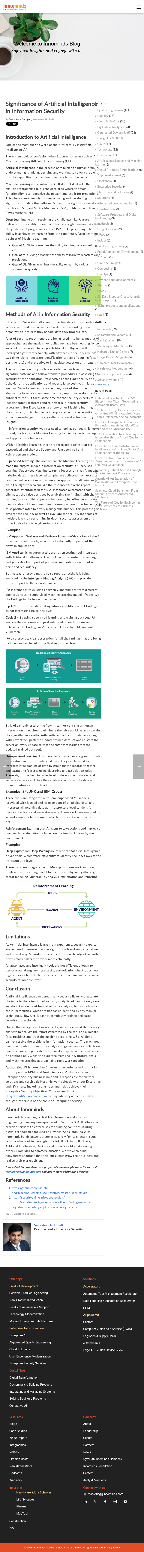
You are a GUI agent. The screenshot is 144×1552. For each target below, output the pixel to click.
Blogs (13, 1424)
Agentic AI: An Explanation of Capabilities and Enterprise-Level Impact (116, 482)
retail (102, 315)
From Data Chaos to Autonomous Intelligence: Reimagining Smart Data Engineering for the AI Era (119, 449)
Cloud (104, 144)
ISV (11, 1528)
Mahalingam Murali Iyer (114, 346)
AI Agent (104, 257)
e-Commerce (91, 1343)
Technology (107, 149)
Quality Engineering (113, 110)
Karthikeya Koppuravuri (115, 368)
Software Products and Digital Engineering (116, 216)
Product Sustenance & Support (29, 1307)
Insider (103, 240)
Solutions (105, 198)
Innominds (107, 329)
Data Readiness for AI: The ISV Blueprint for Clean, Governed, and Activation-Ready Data (118, 401)
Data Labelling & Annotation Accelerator (109, 1301)
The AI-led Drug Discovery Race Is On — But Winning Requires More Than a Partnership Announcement (118, 413)
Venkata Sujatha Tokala (114, 374)
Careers (88, 1473)
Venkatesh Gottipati (48, 1225)
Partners (88, 1445)
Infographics (17, 1445)
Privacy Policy (112, 1547)
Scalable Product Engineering (28, 1293)
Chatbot (88, 1322)
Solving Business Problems (27, 1398)
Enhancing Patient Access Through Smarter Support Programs (118, 471)
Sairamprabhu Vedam (114, 335)
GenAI (103, 235)
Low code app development (117, 280)
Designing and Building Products (30, 1384)
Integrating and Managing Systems (32, 1391)
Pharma (104, 285)
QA (101, 291)
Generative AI (18, 1405)
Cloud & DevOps (111, 121)
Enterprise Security (25, 1214)
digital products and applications (117, 307)
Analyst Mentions (94, 1480)
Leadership (90, 1431)
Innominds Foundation (97, 1466)
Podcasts (15, 1473)
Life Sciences (25, 1499)
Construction (108, 209)
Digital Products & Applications (119, 170)
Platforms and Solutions (115, 192)
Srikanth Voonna (110, 380)
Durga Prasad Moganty (114, 357)
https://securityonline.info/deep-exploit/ (38, 1197)
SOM (86, 1308)
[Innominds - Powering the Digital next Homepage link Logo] (69, 7)
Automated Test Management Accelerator (110, 1294)
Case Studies (18, 1431)
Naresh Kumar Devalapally (116, 363)
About (87, 1424)
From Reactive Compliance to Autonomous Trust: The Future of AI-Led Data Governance (119, 461)
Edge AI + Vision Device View (103, 1350)
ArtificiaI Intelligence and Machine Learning (118, 162)
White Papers (18, 1438)
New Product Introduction (26, 1300)
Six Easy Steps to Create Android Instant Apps (117, 298)
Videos (14, 1452)
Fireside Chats (18, 1459)
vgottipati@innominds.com (28, 1096)
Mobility (105, 116)
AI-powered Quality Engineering (30, 1342)
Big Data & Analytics (113, 127)
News (87, 1452)
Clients (87, 1438)
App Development (111, 175)
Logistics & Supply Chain (99, 1336)
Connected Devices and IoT (117, 203)
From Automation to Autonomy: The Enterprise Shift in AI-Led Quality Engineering (119, 437)
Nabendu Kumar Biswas (115, 352)
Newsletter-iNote (20, 1466)
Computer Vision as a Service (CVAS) (107, 1329)
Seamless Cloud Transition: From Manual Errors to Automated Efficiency (116, 494)
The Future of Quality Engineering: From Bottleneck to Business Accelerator (117, 506)
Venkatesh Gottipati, (20, 119)
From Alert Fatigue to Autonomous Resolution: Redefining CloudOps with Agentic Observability (118, 425)
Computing (106, 269)
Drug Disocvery (109, 229)
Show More (102, 384)
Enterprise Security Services (28, 1363)
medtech (105, 224)
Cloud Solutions (19, 1349)
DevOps (104, 274)
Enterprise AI (17, 1335)
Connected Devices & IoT (116, 133)
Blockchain (106, 181)
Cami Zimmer (109, 340)
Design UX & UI (110, 138)
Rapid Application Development (120, 252)
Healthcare (107, 155)
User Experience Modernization (30, 1356)
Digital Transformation (23, 1377)
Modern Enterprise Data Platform (31, 1321)
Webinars (15, 1480)
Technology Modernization (26, 1314)
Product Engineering (112, 246)
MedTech (22, 1513)
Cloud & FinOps (109, 263)
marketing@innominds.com (105, 1494)
